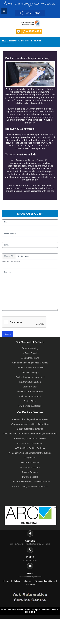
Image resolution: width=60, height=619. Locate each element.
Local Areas (30, 584)
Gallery (17, 581)
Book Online (31, 13)
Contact (27, 581)
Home (6, 581)
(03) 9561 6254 (30, 560)
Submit (8, 334)
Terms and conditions (45, 581)
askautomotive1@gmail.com (30, 577)
